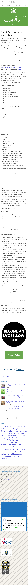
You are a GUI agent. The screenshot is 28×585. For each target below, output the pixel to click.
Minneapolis (5, 445)
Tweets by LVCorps (5, 376)
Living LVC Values (8, 440)
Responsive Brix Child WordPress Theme (15, 581)
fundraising (12, 436)
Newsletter (4, 447)
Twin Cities (22, 449)
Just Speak (6, 438)
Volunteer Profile (8, 454)
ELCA (22, 433)
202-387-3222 (7, 479)
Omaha (15, 447)
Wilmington (4, 458)
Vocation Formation (6, 452)
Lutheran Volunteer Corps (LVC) (14, 519)
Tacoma (13, 449)
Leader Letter (14, 438)
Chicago (15, 428)
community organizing (16, 431)
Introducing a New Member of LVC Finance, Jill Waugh (16, 385)
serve (10, 449)
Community (6, 430)
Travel (17, 449)
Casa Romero (8, 428)
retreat (2, 449)
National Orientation (17, 445)
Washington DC (14, 456)
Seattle (6, 449)
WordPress (14, 582)
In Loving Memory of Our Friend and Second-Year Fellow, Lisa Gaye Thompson (16, 396)
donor (19, 433)
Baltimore (23, 426)
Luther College (19, 440)
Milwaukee (15, 442)
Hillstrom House (19, 435)
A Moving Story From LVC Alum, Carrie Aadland (15, 401)
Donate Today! (14, 355)
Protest (20, 447)
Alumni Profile (9, 426)
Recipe (23, 447)
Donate (8, 1)
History (24, 435)
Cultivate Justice (11, 433)
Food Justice (5, 436)
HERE (19, 69)
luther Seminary (7, 442)
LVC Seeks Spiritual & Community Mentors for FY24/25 (16, 390)
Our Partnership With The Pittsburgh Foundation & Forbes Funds (14, 407)
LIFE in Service (22, 438)
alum (3, 426)
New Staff (10, 447)
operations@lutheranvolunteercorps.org (11, 67)
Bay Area (3, 428)
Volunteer (16, 451)
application (17, 426)
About (3, 1)
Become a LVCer (16, 1)
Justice (2, 438)
